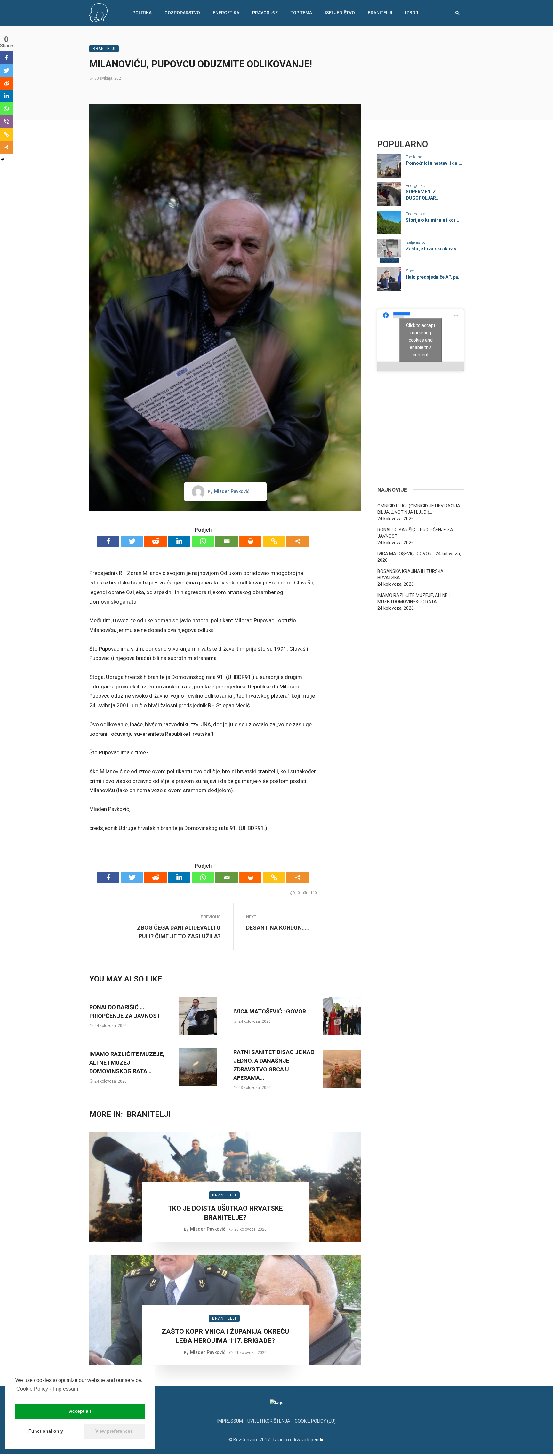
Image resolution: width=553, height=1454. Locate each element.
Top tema (301, 12)
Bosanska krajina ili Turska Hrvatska (410, 574)
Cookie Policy (32, 1389)
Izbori (412, 12)
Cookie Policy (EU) (315, 1421)
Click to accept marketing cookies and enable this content (420, 339)
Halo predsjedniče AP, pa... (434, 277)
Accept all (80, 1411)
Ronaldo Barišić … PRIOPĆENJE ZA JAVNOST (125, 1011)
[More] (297, 541)
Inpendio (316, 1439)
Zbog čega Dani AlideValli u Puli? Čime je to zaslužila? (178, 932)
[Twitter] (132, 541)
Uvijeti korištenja (268, 1421)
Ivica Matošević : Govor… (271, 1011)
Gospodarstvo (182, 12)
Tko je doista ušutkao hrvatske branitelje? (225, 1212)
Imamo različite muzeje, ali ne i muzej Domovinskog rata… (126, 1063)
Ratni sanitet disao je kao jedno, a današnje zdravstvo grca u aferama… (274, 1065)
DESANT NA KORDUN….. (277, 927)
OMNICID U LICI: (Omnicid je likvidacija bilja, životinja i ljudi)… (418, 509)
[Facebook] (108, 541)
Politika (142, 12)
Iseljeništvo (340, 12)
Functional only (45, 1431)
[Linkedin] (179, 541)
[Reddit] (155, 541)
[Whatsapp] (203, 541)
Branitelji (380, 12)
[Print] (250, 541)
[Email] (226, 541)
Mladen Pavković (231, 491)
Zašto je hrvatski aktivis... (433, 248)
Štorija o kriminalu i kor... (432, 220)
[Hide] (2, 159)
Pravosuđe (265, 12)
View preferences (114, 1431)
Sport (411, 270)
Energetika (226, 12)
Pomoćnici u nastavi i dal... (434, 163)
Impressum (65, 1389)
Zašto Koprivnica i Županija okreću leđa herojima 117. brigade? (225, 1336)
